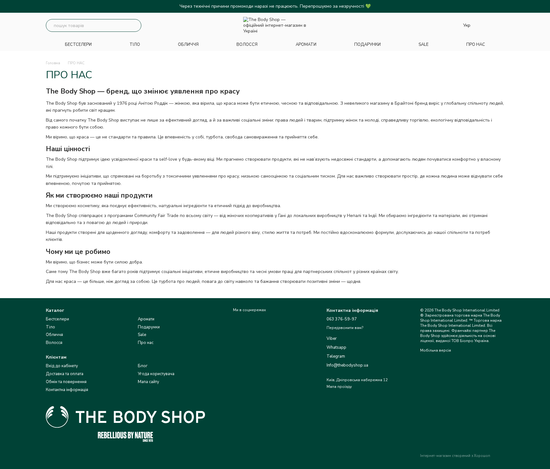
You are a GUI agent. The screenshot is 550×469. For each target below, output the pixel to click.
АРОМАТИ (306, 44)
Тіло (50, 327)
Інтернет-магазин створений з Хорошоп (455, 456)
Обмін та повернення (66, 382)
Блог (143, 366)
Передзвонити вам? (345, 328)
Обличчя (54, 335)
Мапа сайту (148, 382)
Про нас (145, 343)
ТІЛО (135, 44)
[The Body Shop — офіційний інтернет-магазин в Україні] (125, 420)
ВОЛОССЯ (246, 44)
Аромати (146, 319)
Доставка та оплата (64, 374)
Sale (142, 335)
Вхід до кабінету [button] (62, 366)
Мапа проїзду (339, 386)
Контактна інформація (67, 390)
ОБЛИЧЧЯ (188, 44)
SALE (423, 44)
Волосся (54, 343)
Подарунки (149, 327)
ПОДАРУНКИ (367, 44)
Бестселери (57, 319)
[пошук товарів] (135, 25)
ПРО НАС (475, 44)
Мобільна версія (435, 350)
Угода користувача (156, 374)
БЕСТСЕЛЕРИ (78, 44)
